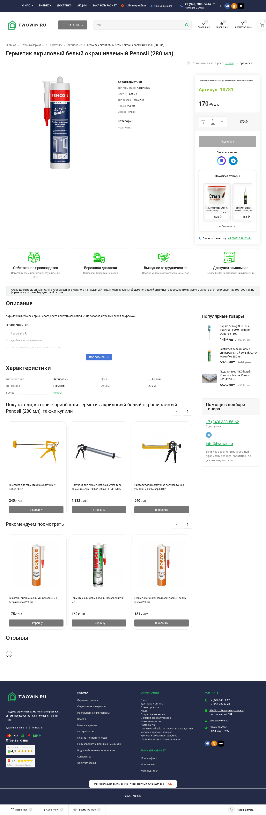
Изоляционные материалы (93, 712)
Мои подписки (149, 770)
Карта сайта (148, 724)
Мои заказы (148, 764)
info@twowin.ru (219, 443)
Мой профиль (149, 758)
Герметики (55, 45)
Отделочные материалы (91, 706)
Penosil (57, 392)
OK (170, 783)
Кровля (81, 719)
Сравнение (246, 63)
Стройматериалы (32, 45)
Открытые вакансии (153, 714)
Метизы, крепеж (87, 725)
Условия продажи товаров (156, 732)
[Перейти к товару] (59, 123)
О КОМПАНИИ (150, 692)
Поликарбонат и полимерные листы (99, 743)
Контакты (37, 727)
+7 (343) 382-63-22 (220, 704)
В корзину (36, 509)
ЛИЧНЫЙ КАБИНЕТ (153, 750)
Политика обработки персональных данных (167, 728)
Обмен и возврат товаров (156, 717)
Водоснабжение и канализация (96, 750)
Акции (144, 710)
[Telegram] (233, 160)
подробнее (97, 357)
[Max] (221, 160)
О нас (144, 700)
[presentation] (176, 411)
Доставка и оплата (16, 727)
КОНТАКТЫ (211, 692)
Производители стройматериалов (161, 739)
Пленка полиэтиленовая (92, 737)
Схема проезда (150, 707)
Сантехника (84, 756)
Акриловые (74, 45)
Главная (11, 45)
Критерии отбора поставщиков (159, 735)
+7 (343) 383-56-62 (198, 4)
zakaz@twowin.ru (219, 720)
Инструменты (85, 731)
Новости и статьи (151, 721)
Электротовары (86, 762)
